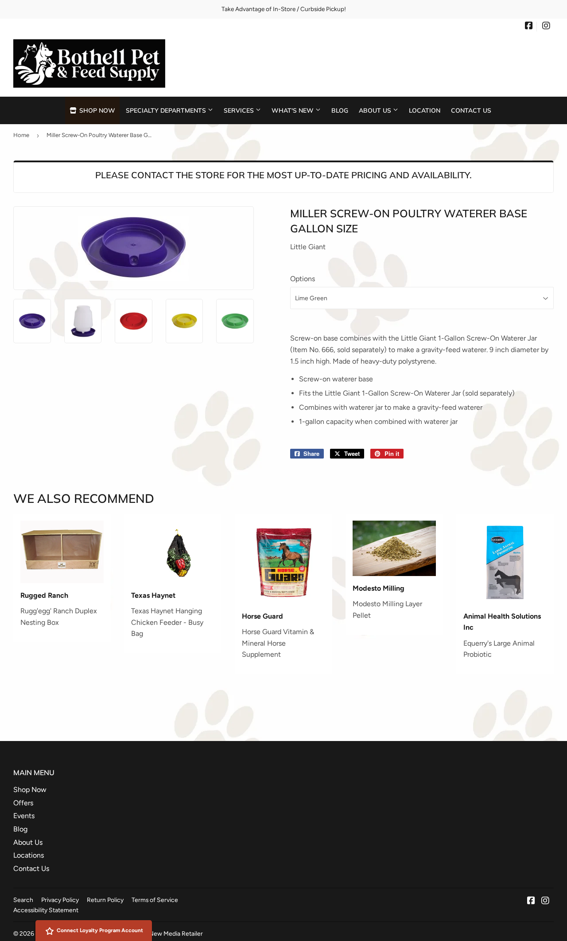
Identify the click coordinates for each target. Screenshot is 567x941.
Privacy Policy (60, 899)
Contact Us (471, 110)
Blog (339, 110)
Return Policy (105, 899)
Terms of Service (155, 899)
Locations (28, 855)
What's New (293, 110)
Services (240, 110)
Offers (23, 803)
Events (24, 816)
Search (23, 899)
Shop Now (96, 110)
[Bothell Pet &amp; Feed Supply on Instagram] (546, 26)
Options (302, 278)
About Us (376, 110)
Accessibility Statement (45, 910)
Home (21, 135)
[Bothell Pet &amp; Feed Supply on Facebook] (529, 26)
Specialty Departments (167, 110)
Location (424, 110)
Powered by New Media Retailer (159, 933)
